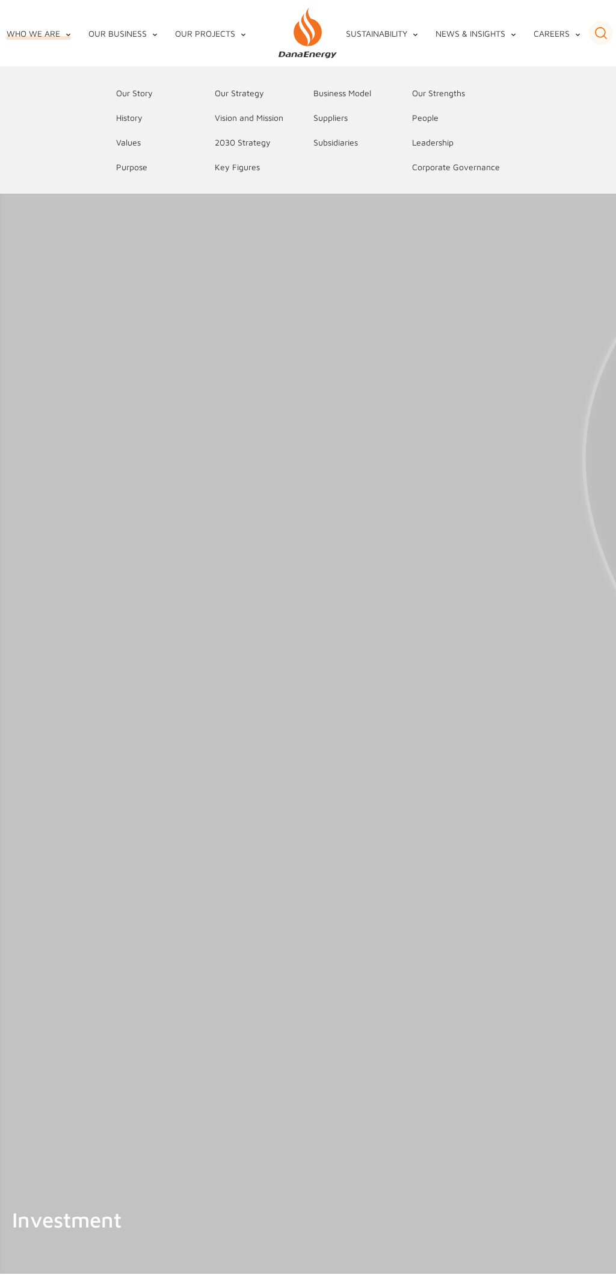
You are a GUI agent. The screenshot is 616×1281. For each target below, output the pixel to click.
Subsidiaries (335, 142)
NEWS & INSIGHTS (470, 33)
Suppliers (330, 117)
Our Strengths (438, 93)
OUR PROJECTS (205, 33)
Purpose (131, 167)
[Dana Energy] (308, 33)
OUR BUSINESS (117, 33)
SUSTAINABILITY (376, 33)
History (129, 117)
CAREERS (552, 33)
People (425, 117)
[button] (601, 33)
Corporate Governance (456, 167)
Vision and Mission (249, 117)
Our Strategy (239, 93)
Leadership (433, 142)
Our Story (134, 93)
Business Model (342, 93)
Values (128, 142)
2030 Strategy (243, 142)
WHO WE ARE (33, 33)
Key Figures (237, 167)
